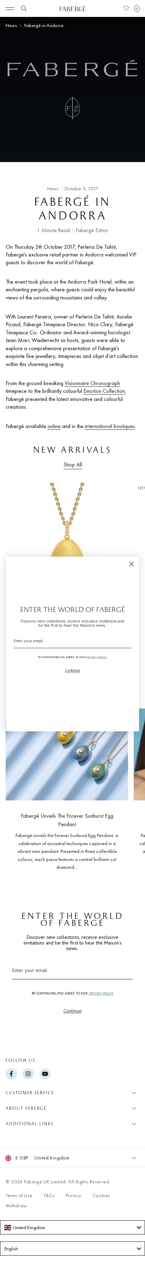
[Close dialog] (131, 564)
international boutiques (110, 426)
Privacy (73, 1195)
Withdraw (16, 1205)
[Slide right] (128, 787)
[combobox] (72, 1227)
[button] (137, 8)
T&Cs (48, 1195)
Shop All (72, 464)
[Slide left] (17, 787)
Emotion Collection (104, 391)
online (54, 426)
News (11, 26)
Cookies (101, 1195)
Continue (72, 1011)
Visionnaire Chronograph (92, 383)
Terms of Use (19, 1195)
